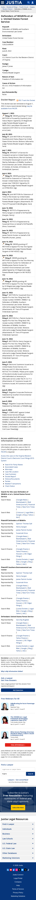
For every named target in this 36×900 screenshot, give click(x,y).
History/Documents (12, 479)
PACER (3, 452)
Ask (17, 517)
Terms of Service (18, 889)
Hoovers (19, 554)
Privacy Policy (18, 892)
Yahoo (30, 515)
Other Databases (9, 853)
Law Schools (7, 838)
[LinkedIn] (8, 870)
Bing (25, 515)
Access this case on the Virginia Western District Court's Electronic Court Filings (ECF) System (17, 458)
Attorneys (8, 469)
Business (6, 834)
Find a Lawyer (7, 765)
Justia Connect (18, 875)
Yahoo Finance (21, 551)
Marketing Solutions (11, 858)
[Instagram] (16, 870)
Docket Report (10, 476)
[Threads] (19, 870)
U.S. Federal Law (9, 843)
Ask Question (18, 690)
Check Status (10, 486)
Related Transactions (13, 484)
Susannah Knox (22, 533)
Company (18, 882)
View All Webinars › (18, 745)
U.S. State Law (8, 848)
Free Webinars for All (10, 699)
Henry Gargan (21, 527)
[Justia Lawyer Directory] (28, 870)
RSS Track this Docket (26, 100)
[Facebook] (13, 870)
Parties (7, 481)
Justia (21, 865)
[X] (25, 870)
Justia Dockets (22, 559)
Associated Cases (11, 467)
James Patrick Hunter (24, 530)
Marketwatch (21, 502)
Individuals (7, 829)
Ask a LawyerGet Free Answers (8, 679)
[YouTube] (11, 870)
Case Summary (10, 474)
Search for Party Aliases (14, 465)
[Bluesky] (22, 870)
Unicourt (20, 512)
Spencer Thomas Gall (24, 524)
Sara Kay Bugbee (22, 620)
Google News (22, 500)
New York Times (28, 507)
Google (19, 515)
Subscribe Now (18, 808)
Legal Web (29, 512)
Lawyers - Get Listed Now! (18, 780)
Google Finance (23, 549)
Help (18, 885)
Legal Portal (18, 878)
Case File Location (11, 472)
